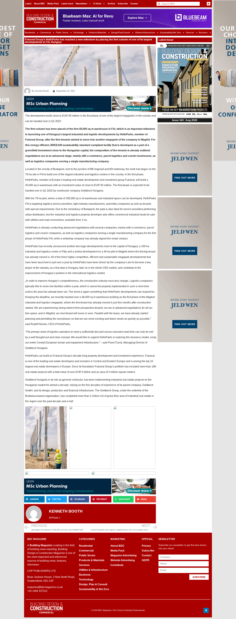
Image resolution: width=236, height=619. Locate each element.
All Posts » (54, 517)
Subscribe (123, 3)
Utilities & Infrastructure (93, 570)
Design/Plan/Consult (120, 32)
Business (203, 32)
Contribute (116, 565)
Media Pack (53, 3)
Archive (111, 3)
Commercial (45, 32)
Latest (28, 3)
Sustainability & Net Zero (94, 589)
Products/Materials (97, 32)
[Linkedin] (208, 3)
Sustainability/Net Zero (170, 32)
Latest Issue (67, 3)
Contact (134, 3)
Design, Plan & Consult (93, 584)
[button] (34, 499)
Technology (78, 32)
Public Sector (62, 32)
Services (190, 32)
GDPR (145, 560)
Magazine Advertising (123, 555)
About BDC (39, 3)
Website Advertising (122, 560)
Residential (30, 32)
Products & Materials (91, 560)
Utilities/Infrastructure (145, 32)
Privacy (146, 545)
